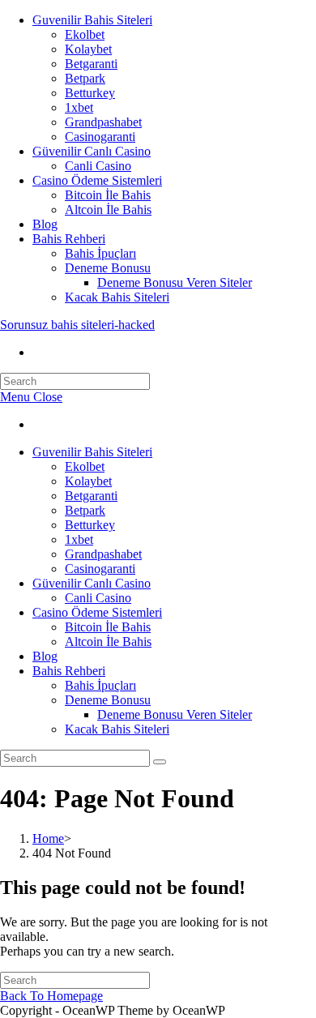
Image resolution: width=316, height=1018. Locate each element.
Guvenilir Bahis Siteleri (92, 20)
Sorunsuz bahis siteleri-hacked (77, 324)
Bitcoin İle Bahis (108, 195)
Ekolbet (85, 34)
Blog (45, 224)
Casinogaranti (100, 136)
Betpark (85, 78)
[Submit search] (159, 761)
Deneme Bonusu (108, 268)
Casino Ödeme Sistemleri (97, 180)
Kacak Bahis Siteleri (117, 297)
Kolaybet (88, 49)
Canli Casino (98, 166)
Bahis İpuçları (100, 253)
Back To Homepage (51, 996)
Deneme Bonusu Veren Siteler (174, 282)
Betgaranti (91, 64)
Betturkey (90, 93)
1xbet (79, 107)
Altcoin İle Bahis (108, 209)
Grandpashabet (103, 122)
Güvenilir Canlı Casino (91, 151)
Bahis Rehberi (68, 239)
